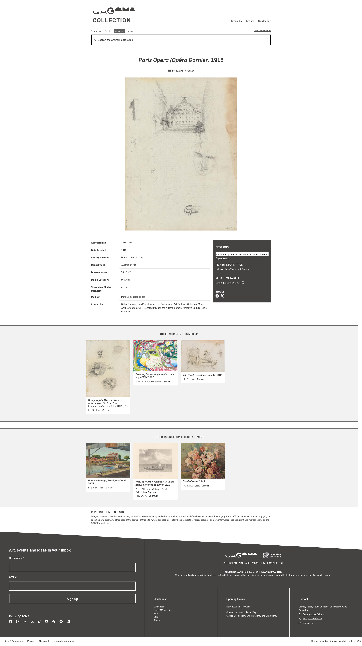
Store (156, 613)
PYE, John (140, 492)
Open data (159, 606)
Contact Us (308, 622)
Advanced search (262, 30)
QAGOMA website (163, 609)
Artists (250, 21)
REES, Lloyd (175, 70)
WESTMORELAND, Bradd (148, 381)
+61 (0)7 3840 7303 (312, 618)
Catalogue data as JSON (228, 282)
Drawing (125, 279)
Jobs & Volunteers (14, 640)
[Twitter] (222, 296)
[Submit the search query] (93, 40)
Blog (156, 616)
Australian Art (128, 264)
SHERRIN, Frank (96, 487)
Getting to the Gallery (313, 614)
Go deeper (264, 21)
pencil (124, 286)
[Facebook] (217, 296)
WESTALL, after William (147, 488)
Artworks (236, 21)
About (157, 620)
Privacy (31, 640)
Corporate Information (64, 640)
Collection (112, 20)
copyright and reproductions (248, 519)
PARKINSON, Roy (191, 485)
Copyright (44, 640)
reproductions (201, 519)
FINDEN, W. (141, 495)
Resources (132, 30)
